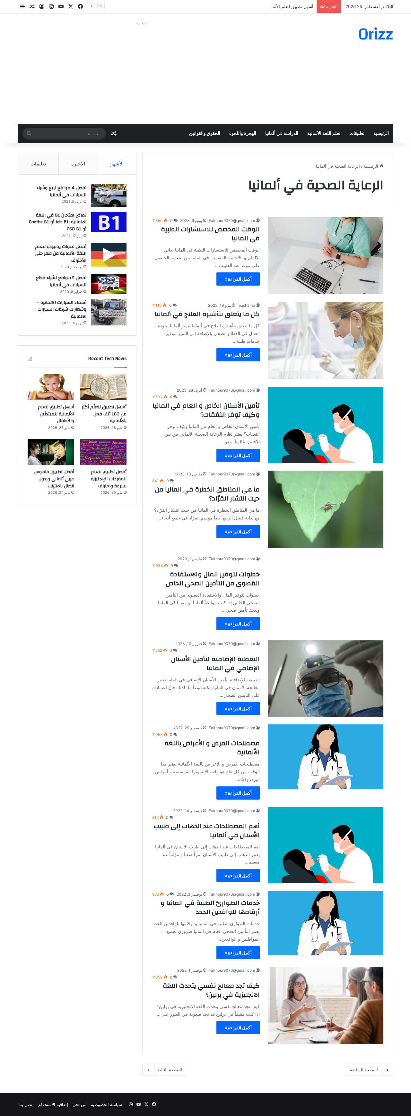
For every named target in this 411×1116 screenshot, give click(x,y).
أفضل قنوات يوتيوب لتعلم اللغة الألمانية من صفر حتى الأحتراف (60, 254)
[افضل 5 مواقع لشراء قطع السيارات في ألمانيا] (109, 284)
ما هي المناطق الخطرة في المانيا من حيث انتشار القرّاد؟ (207, 493)
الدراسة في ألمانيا (281, 133)
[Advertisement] (141, 73)
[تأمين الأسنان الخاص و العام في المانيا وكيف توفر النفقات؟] (325, 425)
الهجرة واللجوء (242, 133)
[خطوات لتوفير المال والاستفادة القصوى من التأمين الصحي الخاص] (325, 594)
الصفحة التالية (170, 1069)
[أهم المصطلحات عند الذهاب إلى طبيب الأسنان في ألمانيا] (325, 845)
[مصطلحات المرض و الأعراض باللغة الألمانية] (325, 756)
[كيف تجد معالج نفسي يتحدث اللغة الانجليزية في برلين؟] (325, 1005)
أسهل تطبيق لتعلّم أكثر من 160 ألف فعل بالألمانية (104, 414)
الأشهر (117, 164)
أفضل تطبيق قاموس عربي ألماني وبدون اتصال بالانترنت (54, 479)
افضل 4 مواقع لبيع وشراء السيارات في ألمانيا (61, 191)
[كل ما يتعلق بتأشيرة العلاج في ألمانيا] (325, 340)
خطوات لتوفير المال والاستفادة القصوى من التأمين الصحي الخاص (213, 578)
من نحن (79, 1104)
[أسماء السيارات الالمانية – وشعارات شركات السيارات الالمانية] (109, 312)
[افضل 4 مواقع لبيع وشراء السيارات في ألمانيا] (109, 195)
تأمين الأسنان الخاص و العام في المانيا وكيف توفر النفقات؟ (206, 410)
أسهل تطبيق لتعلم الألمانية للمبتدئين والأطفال (273, 6)
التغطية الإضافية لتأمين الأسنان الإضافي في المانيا (215, 663)
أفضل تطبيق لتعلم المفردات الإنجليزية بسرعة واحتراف (109, 479)
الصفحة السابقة (364, 1069)
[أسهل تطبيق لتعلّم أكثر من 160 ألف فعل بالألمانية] (103, 387)
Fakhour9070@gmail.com (232, 220)
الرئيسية (381, 133)
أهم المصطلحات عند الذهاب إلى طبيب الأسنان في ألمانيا (207, 830)
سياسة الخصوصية (106, 1104)
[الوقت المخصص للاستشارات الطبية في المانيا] (325, 255)
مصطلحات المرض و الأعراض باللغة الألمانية (212, 747)
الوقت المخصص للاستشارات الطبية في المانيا (210, 233)
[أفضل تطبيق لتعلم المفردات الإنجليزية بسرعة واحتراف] (103, 452)
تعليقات (38, 164)
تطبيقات (356, 133)
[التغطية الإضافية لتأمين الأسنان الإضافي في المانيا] (325, 678)
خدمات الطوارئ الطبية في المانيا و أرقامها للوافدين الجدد (210, 907)
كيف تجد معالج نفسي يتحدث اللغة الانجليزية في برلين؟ (211, 990)
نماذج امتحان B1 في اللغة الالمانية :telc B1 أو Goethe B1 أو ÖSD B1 (57, 222)
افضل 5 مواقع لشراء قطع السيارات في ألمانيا (61, 281)
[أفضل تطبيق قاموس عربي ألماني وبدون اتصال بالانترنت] (51, 452)
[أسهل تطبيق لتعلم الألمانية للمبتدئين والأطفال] (51, 387)
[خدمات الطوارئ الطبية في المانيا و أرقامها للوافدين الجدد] (325, 923)
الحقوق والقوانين (204, 133)
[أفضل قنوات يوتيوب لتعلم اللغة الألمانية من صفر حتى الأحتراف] (109, 255)
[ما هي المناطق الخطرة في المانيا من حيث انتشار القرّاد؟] (325, 509)
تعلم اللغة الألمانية (323, 133)
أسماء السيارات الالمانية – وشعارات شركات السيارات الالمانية (61, 309)
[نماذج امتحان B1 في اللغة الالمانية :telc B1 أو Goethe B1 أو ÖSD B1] (109, 222)
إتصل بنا (26, 1104)
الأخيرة (78, 164)
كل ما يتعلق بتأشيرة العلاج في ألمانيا (207, 314)
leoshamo (246, 305)
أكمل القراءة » (238, 279)
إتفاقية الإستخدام (53, 1104)
